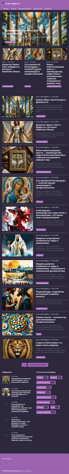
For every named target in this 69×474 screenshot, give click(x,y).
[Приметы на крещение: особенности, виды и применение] (17, 245)
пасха (39, 334)
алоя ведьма (41, 229)
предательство (42, 308)
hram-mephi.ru (26, 471)
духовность (48, 8)
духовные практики (25, 8)
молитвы (42, 407)
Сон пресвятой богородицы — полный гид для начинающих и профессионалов (33, 69)
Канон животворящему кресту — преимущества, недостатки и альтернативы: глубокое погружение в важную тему (55, 74)
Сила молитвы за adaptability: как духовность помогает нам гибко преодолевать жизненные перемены (21, 408)
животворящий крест (54, 86)
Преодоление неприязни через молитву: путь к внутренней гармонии (21, 380)
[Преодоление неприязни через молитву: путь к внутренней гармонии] (6, 380)
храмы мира (10, 42)
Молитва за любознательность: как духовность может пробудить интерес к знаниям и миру (20, 423)
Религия (6, 8)
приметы (40, 255)
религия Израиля (42, 283)
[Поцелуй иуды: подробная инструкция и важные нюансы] (17, 299)
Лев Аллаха (40, 357)
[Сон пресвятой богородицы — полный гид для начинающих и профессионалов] (34, 54)
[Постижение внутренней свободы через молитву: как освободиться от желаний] (6, 392)
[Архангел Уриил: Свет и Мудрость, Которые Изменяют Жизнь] (12, 54)
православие (38, 8)
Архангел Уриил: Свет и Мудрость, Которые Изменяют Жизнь (11, 68)
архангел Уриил (8, 86)
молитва (13, 8)
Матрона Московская (46, 397)
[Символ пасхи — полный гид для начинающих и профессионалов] (17, 324)
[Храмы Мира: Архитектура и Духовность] (34, 29)
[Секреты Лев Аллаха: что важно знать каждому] (17, 348)
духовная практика (45, 402)
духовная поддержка (46, 412)
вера (55, 407)
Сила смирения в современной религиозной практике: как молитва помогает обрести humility (21, 437)
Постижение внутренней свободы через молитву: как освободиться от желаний (21, 393)
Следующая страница (38, 364)
